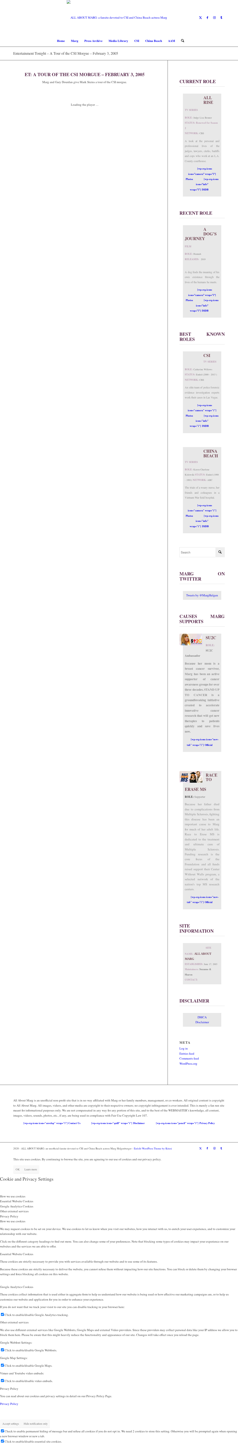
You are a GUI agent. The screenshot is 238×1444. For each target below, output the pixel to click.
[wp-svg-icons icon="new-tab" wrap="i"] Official (203, 742)
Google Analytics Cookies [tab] (16, 1206)
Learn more (30, 1169)
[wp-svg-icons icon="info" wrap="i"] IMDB (204, 421)
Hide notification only (36, 1423)
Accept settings (10, 1423)
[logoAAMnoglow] (119, 17)
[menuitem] (61, 41)
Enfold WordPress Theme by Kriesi (153, 1148)
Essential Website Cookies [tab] (16, 1201)
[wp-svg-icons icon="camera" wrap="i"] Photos (201, 410)
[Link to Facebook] (207, 17)
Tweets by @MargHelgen (202, 595)
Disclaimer (202, 1022)
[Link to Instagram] (214, 17)
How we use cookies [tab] (12, 1196)
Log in (183, 1048)
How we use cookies (12, 1221)
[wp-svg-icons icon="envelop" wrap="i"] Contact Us (51, 1123)
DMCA (202, 1017)
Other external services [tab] (14, 1211)
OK (18, 1169)
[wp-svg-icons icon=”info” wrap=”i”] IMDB (204, 184)
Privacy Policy (9, 1388)
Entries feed (186, 1053)
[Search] (181, 41)
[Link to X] (200, 17)
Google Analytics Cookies (16, 1287)
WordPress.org (188, 1063)
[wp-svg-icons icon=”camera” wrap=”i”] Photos (201, 174)
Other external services (14, 1322)
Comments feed (189, 1058)
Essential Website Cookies (16, 1254)
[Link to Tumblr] (221, 17)
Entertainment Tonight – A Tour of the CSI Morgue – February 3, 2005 (65, 53)
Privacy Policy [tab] (9, 1216)
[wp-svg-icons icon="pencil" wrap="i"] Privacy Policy (185, 1123)
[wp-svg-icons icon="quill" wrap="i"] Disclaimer (118, 1123)
